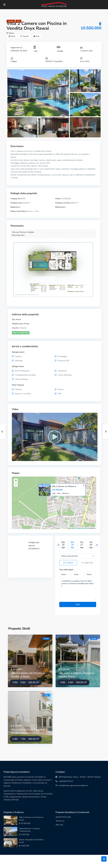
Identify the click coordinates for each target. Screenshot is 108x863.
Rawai (11, 33)
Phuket (26, 323)
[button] (54, 499)
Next (97, 545)
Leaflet (72, 528)
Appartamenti (61, 817)
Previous (59, 545)
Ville (18, 21)
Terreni (58, 821)
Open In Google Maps (21, 333)
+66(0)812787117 (66, 781)
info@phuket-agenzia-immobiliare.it (34, 545)
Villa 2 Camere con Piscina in (64, 486)
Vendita (11, 21)
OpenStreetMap (82, 528)
